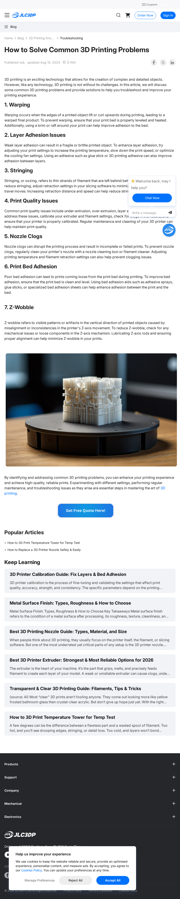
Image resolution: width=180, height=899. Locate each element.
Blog (21, 38)
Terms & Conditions (100, 890)
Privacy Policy (72, 890)
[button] (90, 764)
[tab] (90, 764)
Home (8, 38)
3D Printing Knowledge (42, 38)
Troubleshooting (71, 38)
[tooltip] (152, 191)
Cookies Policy (128, 890)
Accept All (113, 880)
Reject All (75, 880)
